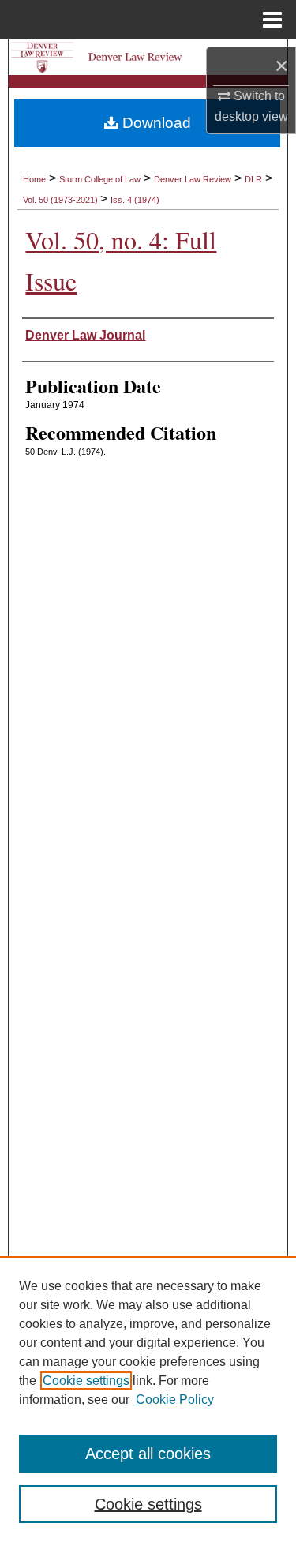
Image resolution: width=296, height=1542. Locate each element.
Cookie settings (86, 1380)
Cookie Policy (175, 1399)
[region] (148, 1399)
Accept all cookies (148, 1453)
